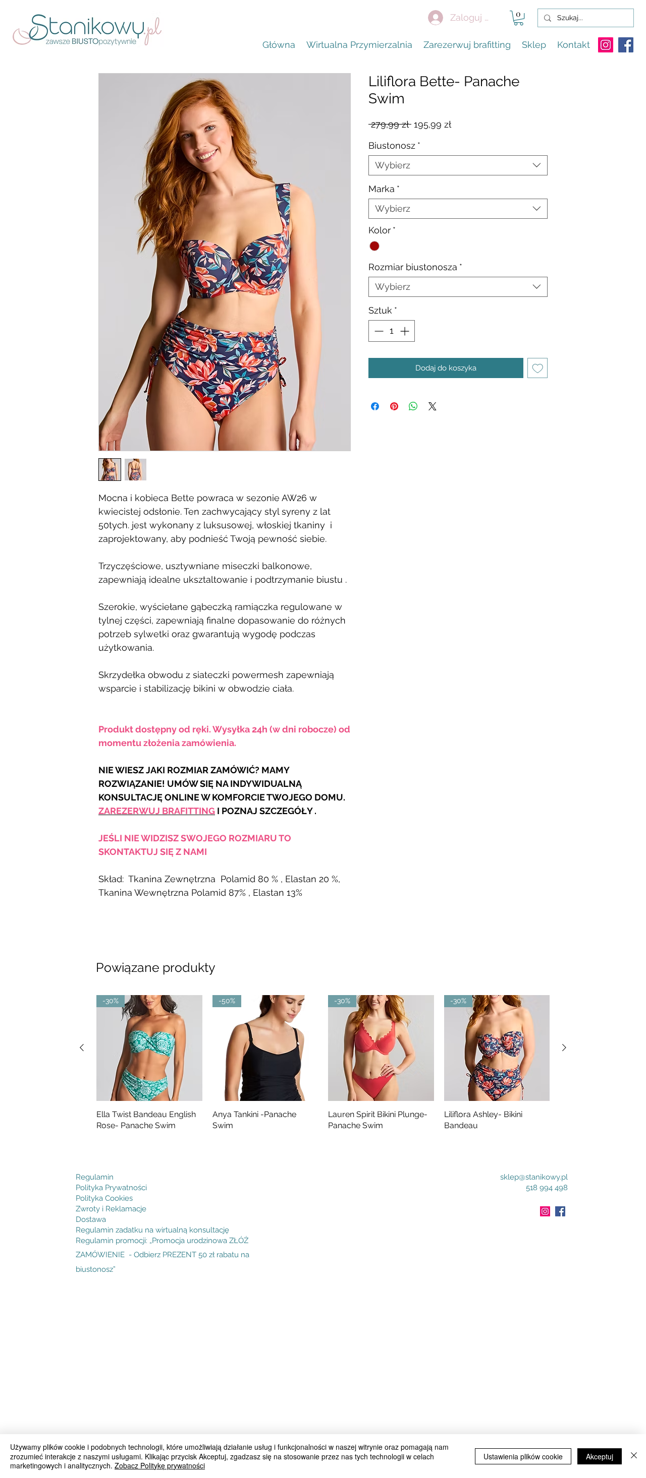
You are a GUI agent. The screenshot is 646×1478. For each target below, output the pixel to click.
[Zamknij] (634, 1456)
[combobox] (458, 165)
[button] (518, 18)
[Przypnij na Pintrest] (394, 406)
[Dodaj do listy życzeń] (537, 368)
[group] (323, 1070)
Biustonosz (394, 145)
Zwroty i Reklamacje (111, 1208)
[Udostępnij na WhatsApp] (413, 406)
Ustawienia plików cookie (523, 1456)
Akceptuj (599, 1456)
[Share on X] (432, 406)
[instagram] (605, 44)
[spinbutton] (392, 331)
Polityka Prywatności (111, 1187)
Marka (384, 188)
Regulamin (95, 1177)
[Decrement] (378, 331)
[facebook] (625, 44)
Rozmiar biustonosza (415, 267)
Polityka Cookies (104, 1198)
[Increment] (405, 331)
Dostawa (91, 1219)
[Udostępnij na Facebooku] (375, 406)
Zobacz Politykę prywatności (160, 1465)
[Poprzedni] (82, 1047)
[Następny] (564, 1047)
